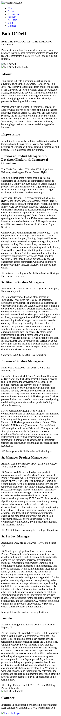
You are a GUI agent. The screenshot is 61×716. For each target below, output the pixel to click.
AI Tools (12, 19)
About (11, 11)
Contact (12, 25)
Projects (12, 17)
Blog (10, 22)
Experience (13, 14)
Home (11, 8)
